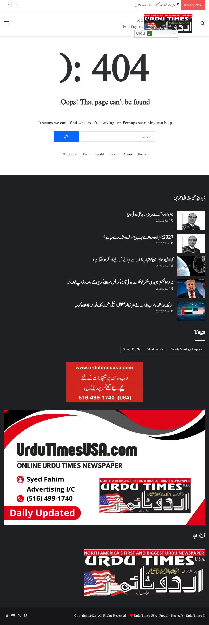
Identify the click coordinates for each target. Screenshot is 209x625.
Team (113, 154)
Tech (86, 154)
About (127, 154)
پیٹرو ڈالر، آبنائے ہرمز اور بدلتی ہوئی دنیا (150, 214)
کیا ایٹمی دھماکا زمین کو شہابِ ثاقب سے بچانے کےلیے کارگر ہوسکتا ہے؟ (133, 260)
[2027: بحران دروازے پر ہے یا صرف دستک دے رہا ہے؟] (191, 243)
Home (142, 154)
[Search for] (202, 25)
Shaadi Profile (131, 349)
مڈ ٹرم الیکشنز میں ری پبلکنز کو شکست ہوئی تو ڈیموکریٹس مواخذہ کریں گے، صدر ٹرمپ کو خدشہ (120, 282)
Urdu (141, 33)
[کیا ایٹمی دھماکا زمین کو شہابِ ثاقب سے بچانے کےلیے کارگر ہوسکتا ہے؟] (191, 266)
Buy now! (70, 154)
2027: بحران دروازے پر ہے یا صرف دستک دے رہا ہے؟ (138, 237)
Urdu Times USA (145, 615)
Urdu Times (194, 615)
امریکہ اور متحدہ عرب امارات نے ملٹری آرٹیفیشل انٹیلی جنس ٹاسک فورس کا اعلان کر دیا (124, 305)
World (99, 154)
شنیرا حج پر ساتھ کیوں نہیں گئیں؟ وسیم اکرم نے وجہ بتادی (157, 5)
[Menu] (6, 25)
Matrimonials (155, 349)
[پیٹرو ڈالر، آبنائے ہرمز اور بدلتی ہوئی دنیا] (191, 220)
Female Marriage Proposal (186, 349)
